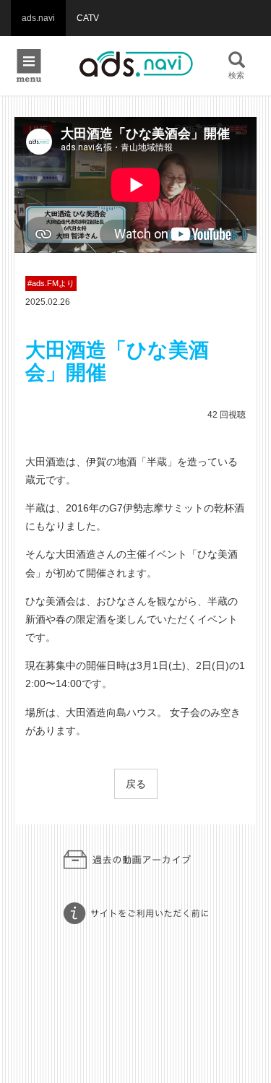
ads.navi (38, 18)
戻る (136, 784)
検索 (236, 75)
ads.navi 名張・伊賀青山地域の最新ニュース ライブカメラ (135, 65)
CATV (88, 18)
